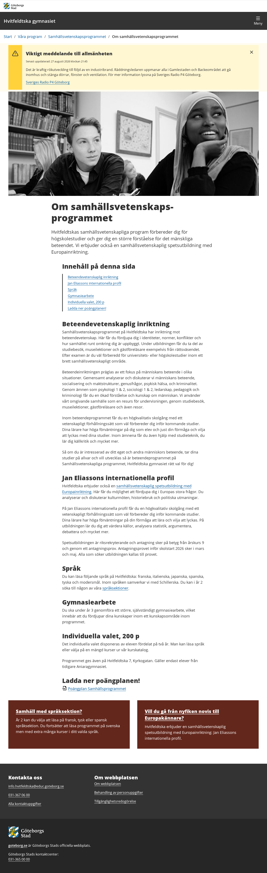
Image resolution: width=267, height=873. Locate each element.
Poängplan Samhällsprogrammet (97, 688)
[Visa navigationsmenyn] (258, 21)
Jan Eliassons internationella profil (94, 283)
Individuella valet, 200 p (86, 302)
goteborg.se (17, 845)
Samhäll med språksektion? (49, 711)
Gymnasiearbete (81, 296)
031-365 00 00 (19, 859)
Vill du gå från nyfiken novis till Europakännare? (182, 714)
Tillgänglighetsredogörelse (115, 801)
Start (8, 36)
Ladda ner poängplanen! (87, 308)
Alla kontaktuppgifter (24, 803)
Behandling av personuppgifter (118, 792)
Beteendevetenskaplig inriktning (93, 277)
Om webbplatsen (107, 783)
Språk (72, 289)
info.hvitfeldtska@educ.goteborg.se (36, 786)
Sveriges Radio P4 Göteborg (48, 82)
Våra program (30, 36)
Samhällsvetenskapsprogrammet (77, 36)
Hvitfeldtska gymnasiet (29, 21)
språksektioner (115, 588)
